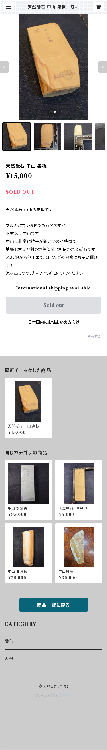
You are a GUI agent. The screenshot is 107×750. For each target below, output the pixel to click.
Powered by (47, 695)
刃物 (9, 658)
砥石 (9, 640)
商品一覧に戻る (53, 605)
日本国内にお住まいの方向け (53, 322)
